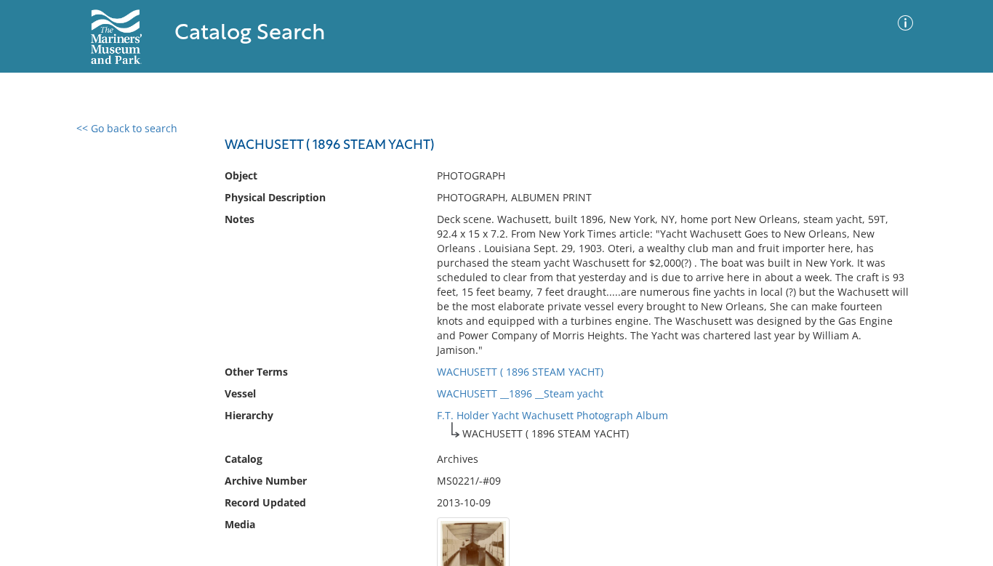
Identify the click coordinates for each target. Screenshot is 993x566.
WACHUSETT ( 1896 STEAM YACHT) (520, 372)
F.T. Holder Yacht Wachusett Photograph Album (552, 415)
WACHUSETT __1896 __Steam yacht (520, 393)
